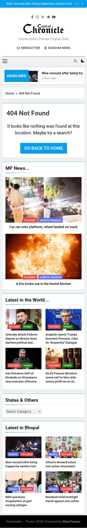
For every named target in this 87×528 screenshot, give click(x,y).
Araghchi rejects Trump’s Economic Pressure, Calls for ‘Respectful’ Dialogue (62, 338)
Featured (30, 220)
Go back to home (43, 148)
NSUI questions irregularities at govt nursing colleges (18, 501)
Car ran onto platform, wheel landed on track (43, 227)
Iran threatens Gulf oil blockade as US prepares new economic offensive (21, 377)
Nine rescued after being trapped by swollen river (39, 3)
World (27, 326)
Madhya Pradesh (50, 220)
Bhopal (13, 454)
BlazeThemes (71, 521)
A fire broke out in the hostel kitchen (43, 284)
